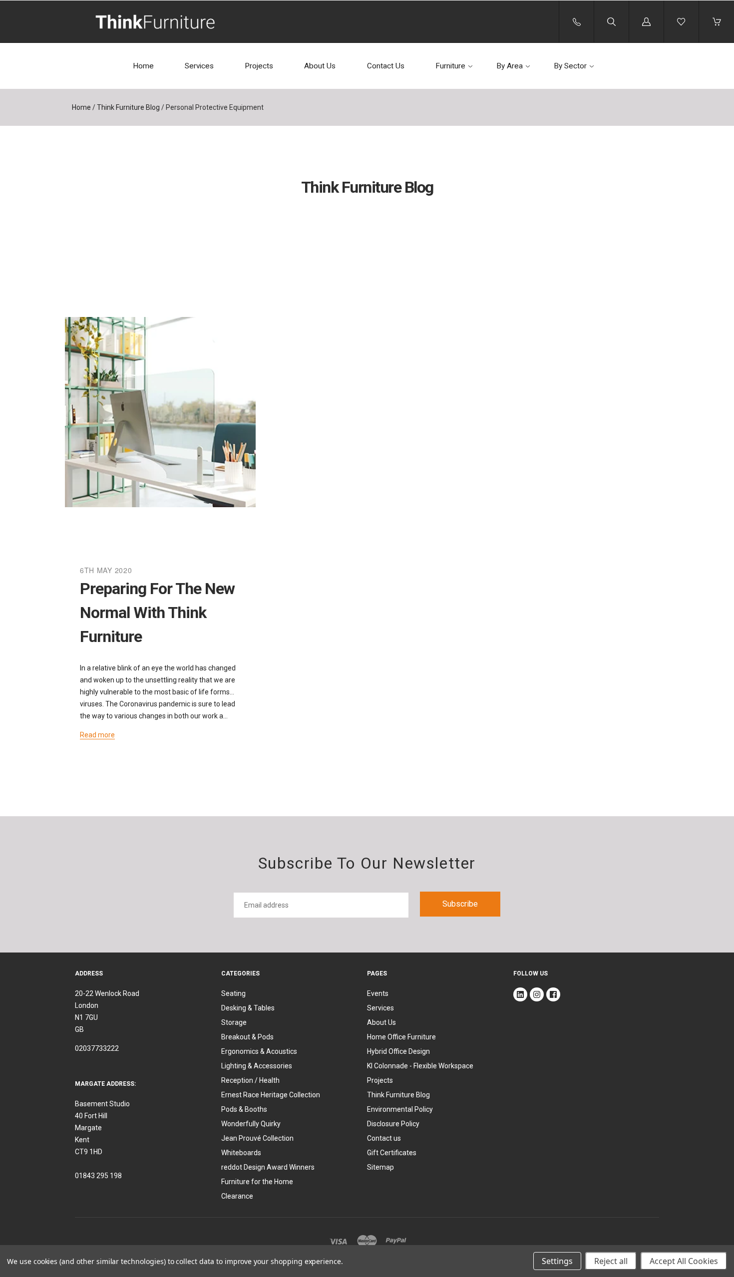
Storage (234, 1022)
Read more (97, 735)
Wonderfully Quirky (251, 1124)
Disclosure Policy (393, 1124)
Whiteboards (241, 1153)
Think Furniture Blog (128, 107)
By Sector (570, 65)
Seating (233, 993)
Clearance (237, 1196)
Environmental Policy (400, 1109)
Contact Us (385, 65)
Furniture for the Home (257, 1182)
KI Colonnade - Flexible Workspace (420, 1066)
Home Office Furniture (401, 1037)
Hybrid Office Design (398, 1051)
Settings (557, 1261)
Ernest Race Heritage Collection (270, 1095)
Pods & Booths (244, 1109)
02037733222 (97, 1048)
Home (143, 65)
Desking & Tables (248, 1008)
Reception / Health (250, 1080)
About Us (320, 65)
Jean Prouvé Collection (257, 1138)
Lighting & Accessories (256, 1066)
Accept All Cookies (684, 1261)
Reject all (611, 1261)
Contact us (384, 1138)
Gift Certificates (391, 1153)
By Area (509, 65)
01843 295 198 (98, 1176)
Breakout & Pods (247, 1037)
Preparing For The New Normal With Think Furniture (157, 612)
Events (377, 993)
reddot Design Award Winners (268, 1167)
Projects (259, 65)
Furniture (450, 65)
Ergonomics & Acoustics (259, 1051)
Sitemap (380, 1167)
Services (199, 65)
